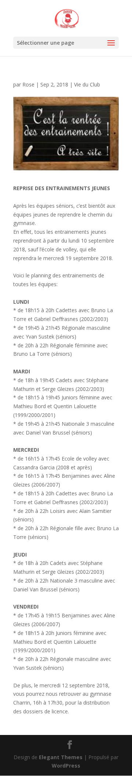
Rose (28, 84)
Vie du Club (87, 84)
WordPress (66, 765)
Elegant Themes (60, 757)
